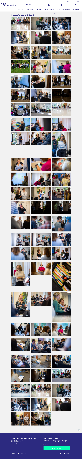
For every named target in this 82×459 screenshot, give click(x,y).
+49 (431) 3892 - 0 (53, 4)
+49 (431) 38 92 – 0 (17, 441)
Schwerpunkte (30, 9)
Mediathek (76, 9)
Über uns (20, 9)
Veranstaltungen (49, 9)
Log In (78, 4)
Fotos (60, 13)
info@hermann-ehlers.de (67, 4)
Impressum (46, 453)
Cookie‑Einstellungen (67, 453)
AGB (60, 453)
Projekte (39, 9)
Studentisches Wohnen (63, 9)
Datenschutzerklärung (53, 453)
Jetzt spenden (57, 448)
